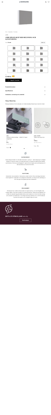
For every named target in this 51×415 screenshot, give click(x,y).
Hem (6, 31)
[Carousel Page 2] (25, 148)
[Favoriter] (48, 2)
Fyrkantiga (15, 31)
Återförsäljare (25, 220)
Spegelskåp (10, 31)
